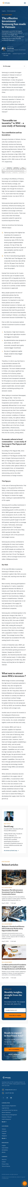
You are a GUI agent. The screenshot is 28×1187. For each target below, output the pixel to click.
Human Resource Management (9, 1114)
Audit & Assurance (6, 1119)
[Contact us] (25, 1183)
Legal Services (5, 1108)
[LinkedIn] (7, 1097)
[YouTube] (11, 1097)
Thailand (4, 1133)
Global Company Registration (9, 1105)
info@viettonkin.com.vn (11, 1089)
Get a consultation (14, 1049)
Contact (4, 1161)
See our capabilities (14, 1054)
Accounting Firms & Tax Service (9, 1110)
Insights (4, 11)
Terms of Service (6, 1166)
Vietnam (4, 1129)
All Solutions (5, 1150)
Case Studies (5, 1147)
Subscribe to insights (15, 1015)
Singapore (4, 1135)
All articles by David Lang (10, 850)
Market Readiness (6, 1112)
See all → (4, 1121)
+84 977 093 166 (9, 1093)
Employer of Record (6, 1117)
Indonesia (4, 1131)
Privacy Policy (5, 1164)
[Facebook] (3, 1097)
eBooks (3, 1152)
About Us (4, 1159)
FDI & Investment (11, 11)
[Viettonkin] (6, 2)
